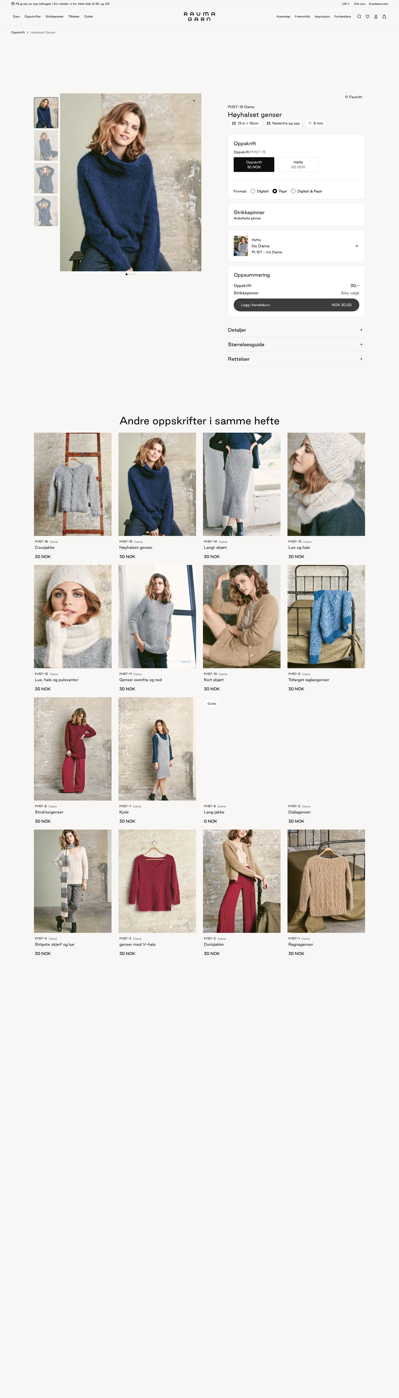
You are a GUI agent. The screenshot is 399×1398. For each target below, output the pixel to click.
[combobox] (346, 4)
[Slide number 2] (132, 274)
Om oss (359, 3)
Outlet (88, 16)
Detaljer (237, 330)
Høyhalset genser (43, 32)
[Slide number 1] (129, 274)
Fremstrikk (302, 16)
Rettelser (239, 359)
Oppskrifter (32, 16)
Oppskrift (18, 32)
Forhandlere (342, 16)
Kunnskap (283, 16)
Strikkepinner (54, 16)
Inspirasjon (322, 16)
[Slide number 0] (126, 274)
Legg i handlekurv (296, 305)
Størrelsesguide (246, 344)
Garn (16, 16)
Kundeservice (378, 3)
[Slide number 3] (135, 274)
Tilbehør (74, 16)
